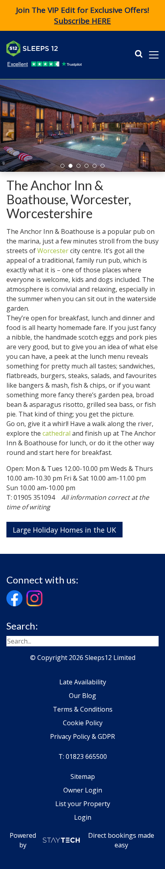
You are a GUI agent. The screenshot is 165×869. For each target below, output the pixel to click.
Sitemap (82, 776)
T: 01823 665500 (82, 756)
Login (82, 817)
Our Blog (82, 695)
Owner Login (82, 790)
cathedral (56, 433)
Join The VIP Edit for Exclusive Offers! (82, 15)
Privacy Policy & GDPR (82, 736)
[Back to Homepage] (66, 48)
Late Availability (82, 682)
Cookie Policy (83, 722)
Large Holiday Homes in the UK (64, 530)
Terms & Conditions (83, 709)
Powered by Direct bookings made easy (82, 840)
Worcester (52, 250)
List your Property (82, 803)
